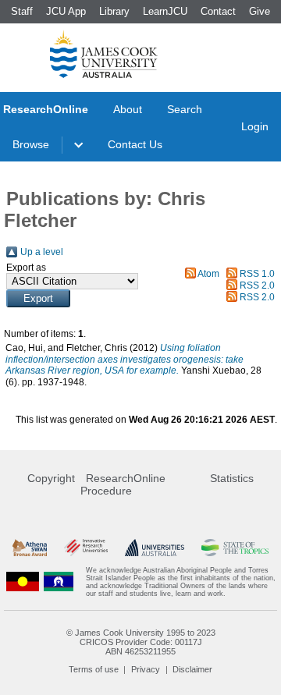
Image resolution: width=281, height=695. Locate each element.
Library (114, 11)
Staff (22, 11)
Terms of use (94, 669)
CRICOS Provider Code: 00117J (141, 642)
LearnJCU (165, 11)
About (127, 109)
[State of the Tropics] (235, 548)
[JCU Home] (104, 54)
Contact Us (135, 144)
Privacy (145, 669)
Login (255, 126)
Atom (208, 273)
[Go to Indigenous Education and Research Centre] (22, 581)
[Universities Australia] (154, 548)
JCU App (66, 11)
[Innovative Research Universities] (86, 548)
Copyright (51, 478)
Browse (30, 144)
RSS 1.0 (257, 273)
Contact (218, 11)
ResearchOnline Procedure (122, 484)
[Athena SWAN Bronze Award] (29, 548)
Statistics (232, 478)
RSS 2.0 (257, 285)
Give (259, 11)
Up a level (41, 251)
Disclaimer (192, 669)
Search (184, 109)
